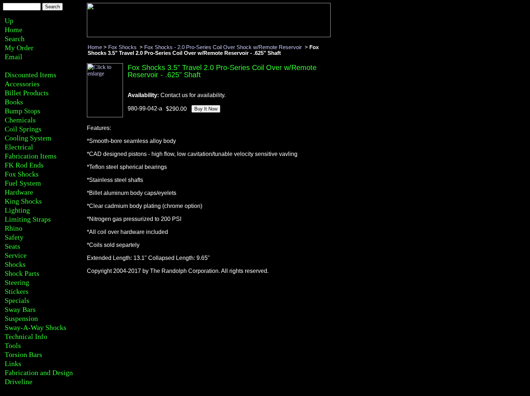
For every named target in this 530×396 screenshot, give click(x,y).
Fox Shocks (22, 174)
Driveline (18, 382)
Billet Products (27, 93)
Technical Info (26, 336)
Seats (12, 246)
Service (16, 255)
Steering (17, 282)
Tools (13, 345)
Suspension (21, 318)
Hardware (19, 192)
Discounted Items (30, 75)
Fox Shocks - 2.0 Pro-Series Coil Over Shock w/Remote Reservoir (223, 47)
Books (14, 102)
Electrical (19, 147)
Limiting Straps (28, 219)
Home (13, 30)
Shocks (15, 264)
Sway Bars (20, 309)
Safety (14, 237)
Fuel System (23, 183)
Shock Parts (22, 273)
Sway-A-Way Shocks (35, 327)
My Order (19, 48)
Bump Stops (22, 111)
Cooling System (28, 138)
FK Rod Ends (24, 165)
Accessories (22, 84)
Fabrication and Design (39, 373)
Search (15, 39)
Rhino (13, 228)
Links (13, 363)
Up (9, 21)
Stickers (16, 291)
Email (13, 57)
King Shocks (23, 201)
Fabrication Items (31, 156)
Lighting (17, 210)
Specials (17, 300)
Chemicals (20, 120)
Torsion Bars (23, 354)
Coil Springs (23, 129)
